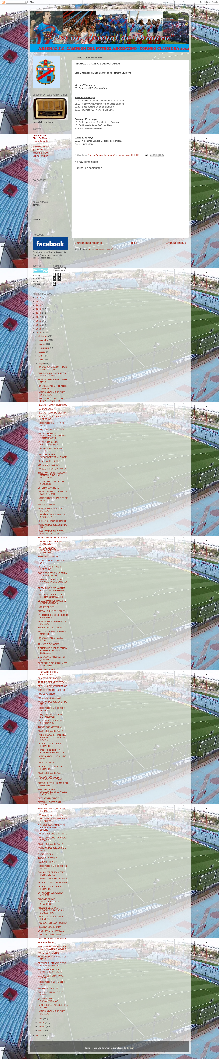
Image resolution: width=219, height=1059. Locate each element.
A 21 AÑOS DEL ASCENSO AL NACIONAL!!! (52, 516)
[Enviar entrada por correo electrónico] (146, 155)
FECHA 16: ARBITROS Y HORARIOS (49, 418)
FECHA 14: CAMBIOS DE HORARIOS (50, 768)
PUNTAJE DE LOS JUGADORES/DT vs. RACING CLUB (49, 671)
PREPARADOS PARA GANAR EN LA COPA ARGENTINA (52, 589)
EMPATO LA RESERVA (48, 465)
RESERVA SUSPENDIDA (49, 927)
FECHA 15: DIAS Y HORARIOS (52, 686)
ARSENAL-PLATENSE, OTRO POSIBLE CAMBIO (52, 964)
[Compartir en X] (157, 155)
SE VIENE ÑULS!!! (46, 943)
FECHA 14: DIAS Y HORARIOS (52, 883)
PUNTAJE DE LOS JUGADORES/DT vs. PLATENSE (49, 550)
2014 (38, 329)
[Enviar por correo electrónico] (151, 155)
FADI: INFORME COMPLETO (52, 939)
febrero (42, 1026)
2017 (38, 317)
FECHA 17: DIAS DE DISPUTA (52, 413)
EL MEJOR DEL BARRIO (49, 678)
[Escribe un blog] (154, 155)
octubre (42, 344)
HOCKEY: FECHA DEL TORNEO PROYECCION (50, 778)
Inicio (134, 242)
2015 (38, 325)
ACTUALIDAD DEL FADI (49, 698)
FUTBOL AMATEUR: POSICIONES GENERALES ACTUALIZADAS (52, 435)
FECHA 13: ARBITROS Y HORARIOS (49, 888)
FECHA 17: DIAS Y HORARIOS (52, 405)
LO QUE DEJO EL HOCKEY (51, 429)
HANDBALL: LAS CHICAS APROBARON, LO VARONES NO (53, 581)
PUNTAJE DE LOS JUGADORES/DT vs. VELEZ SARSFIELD (52, 791)
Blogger (130, 1048)
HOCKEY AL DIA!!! (46, 607)
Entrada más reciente (88, 242)
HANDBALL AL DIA (46, 409)
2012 (38, 1035)
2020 (38, 305)
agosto (41, 352)
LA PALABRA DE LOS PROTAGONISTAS (48, 443)
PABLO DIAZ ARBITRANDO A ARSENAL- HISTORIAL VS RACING (52, 737)
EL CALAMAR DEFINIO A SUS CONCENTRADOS (52, 602)
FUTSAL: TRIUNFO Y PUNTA (52, 469)
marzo (41, 1022)
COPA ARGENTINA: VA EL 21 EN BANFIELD (51, 722)
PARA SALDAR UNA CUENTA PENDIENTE (51, 809)
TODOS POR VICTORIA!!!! (50, 727)
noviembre (43, 340)
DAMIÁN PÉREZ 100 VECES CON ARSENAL (51, 873)
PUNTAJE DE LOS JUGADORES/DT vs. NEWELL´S (49, 901)
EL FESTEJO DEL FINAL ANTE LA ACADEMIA (52, 664)
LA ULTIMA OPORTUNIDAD (51, 931)
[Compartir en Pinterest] (162, 155)
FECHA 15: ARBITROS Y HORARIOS (49, 568)
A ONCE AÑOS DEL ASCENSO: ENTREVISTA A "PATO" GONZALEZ (52, 650)
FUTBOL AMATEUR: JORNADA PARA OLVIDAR (52, 493)
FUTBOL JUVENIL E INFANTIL (52, 834)
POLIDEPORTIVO (46, 504)
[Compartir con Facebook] (159, 155)
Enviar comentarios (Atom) (100, 249)
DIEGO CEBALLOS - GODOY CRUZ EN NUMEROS (52, 400)
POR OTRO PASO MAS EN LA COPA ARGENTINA (52, 574)
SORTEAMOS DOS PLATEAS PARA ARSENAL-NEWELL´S (52, 947)
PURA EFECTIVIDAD (48, 556)
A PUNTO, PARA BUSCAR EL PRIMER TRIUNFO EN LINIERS (51, 827)
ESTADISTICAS (45, 854)
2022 (38, 297)
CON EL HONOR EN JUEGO (51, 690)
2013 (38, 333)
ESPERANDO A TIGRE (48, 488)
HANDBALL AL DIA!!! (47, 862)
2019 (38, 309)
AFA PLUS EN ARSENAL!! (50, 773)
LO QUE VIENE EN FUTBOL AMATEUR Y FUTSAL (51, 532)
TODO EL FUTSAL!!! (47, 858)
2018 (38, 313)
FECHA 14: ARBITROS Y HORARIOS (49, 745)
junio (41, 360)
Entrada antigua (176, 242)
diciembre (43, 336)
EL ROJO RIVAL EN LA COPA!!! (52, 537)
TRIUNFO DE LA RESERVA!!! (52, 682)
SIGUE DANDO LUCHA (49, 461)
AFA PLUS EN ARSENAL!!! (50, 731)
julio (40, 356)
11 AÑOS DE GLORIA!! (48, 644)
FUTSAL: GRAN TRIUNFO (50, 815)
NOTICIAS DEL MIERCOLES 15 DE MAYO (51, 709)
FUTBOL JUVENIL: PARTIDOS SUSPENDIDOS (52, 368)
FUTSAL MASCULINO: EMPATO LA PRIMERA (50, 970)
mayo (41, 363)
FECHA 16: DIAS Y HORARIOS (52, 521)
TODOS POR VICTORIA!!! (50, 628)
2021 (38, 301)
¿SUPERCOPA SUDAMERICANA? (48, 1000)
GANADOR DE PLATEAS (49, 935)
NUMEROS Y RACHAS (48, 953)
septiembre (44, 348)
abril (40, 1019)
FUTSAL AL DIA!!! (46, 763)
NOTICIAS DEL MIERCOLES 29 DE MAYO (51, 393)
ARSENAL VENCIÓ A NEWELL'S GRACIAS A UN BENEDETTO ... (51, 910)
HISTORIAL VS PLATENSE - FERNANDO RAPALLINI (51, 595)
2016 (38, 321)
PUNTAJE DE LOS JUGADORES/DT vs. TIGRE (52, 456)
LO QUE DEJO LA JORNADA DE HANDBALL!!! (51, 715)
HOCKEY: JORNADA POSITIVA (52, 923)
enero (41, 1030)
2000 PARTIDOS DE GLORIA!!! (52, 879)
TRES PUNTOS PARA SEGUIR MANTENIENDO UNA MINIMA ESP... (52, 475)
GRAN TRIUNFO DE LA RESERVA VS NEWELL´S (51, 751)
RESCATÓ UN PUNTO (48, 798)
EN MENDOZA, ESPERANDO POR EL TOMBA (52, 374)
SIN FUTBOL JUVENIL (48, 988)
